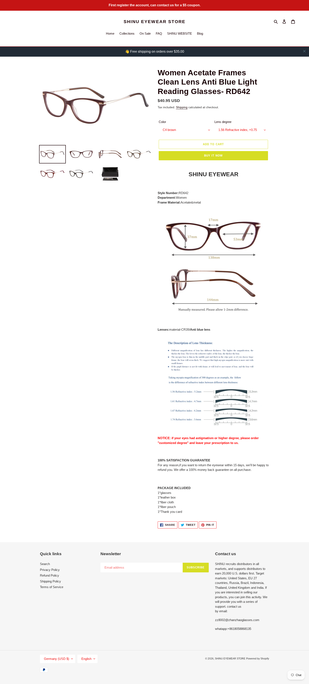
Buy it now (213, 155)
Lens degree (222, 122)
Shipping (182, 107)
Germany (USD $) (56, 659)
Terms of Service (51, 587)
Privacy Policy (50, 570)
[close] (304, 51)
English (86, 659)
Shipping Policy (50, 581)
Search (45, 564)
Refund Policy (49, 575)
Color (162, 122)
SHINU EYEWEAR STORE (155, 21)
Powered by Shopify (257, 658)
